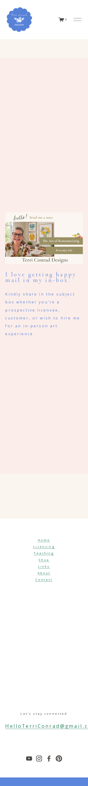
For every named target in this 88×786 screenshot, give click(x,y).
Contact (44, 579)
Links (44, 566)
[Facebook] (49, 758)
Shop (44, 560)
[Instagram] (39, 758)
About (44, 573)
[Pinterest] (59, 758)
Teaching (44, 553)
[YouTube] (29, 758)
